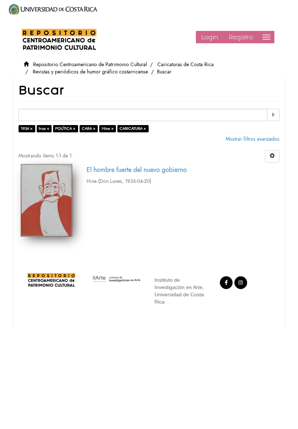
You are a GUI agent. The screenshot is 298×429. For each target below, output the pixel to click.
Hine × (108, 128)
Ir (273, 114)
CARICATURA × (133, 128)
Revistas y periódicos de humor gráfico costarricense (90, 71)
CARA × (89, 128)
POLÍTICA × (65, 128)
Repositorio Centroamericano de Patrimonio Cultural (90, 64)
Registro (241, 37)
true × (44, 128)
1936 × (27, 128)
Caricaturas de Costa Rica (185, 64)
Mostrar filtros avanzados (252, 139)
